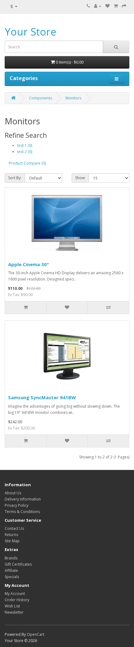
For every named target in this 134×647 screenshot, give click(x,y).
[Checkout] (124, 6)
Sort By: (15, 177)
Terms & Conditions (22, 511)
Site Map (12, 541)
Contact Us (14, 528)
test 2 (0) (24, 151)
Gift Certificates (18, 564)
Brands (11, 558)
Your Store (30, 32)
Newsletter (14, 612)
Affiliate (11, 570)
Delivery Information (23, 499)
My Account (15, 593)
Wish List (12, 606)
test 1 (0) (24, 145)
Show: (80, 177)
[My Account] (97, 6)
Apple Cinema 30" (28, 264)
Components (40, 98)
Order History (17, 599)
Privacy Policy (16, 505)
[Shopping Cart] (116, 6)
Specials (12, 576)
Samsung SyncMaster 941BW (42, 397)
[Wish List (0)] (107, 6)
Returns (11, 534)
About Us (13, 493)
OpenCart (35, 634)
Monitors (73, 98)
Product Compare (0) (27, 163)
